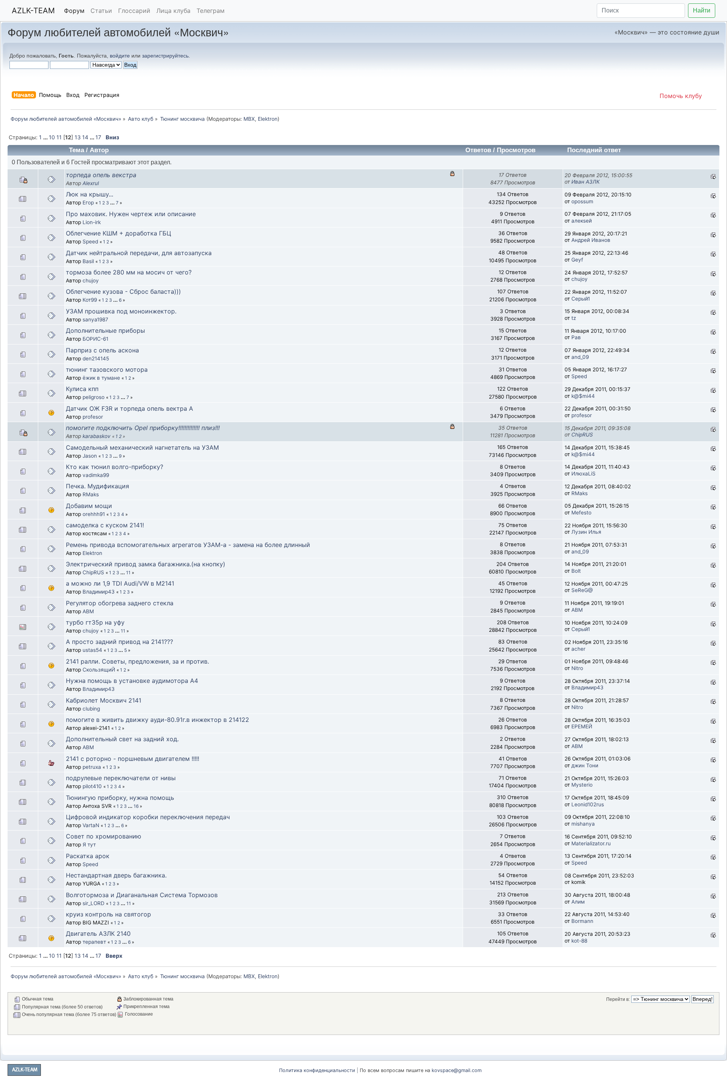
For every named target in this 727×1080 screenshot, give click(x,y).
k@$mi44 (583, 396)
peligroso (94, 397)
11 (59, 137)
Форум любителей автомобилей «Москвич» (118, 31)
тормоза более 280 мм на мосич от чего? (129, 272)
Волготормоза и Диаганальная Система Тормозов (142, 895)
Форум (74, 10)
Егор (88, 202)
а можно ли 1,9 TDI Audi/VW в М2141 (120, 583)
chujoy (91, 280)
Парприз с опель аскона (102, 350)
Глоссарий (134, 10)
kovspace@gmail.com (457, 1070)
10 (52, 137)
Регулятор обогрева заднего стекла (119, 603)
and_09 (580, 357)
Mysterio (582, 785)
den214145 (96, 358)
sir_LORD (94, 903)
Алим (578, 902)
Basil (88, 261)
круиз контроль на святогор (108, 914)
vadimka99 (96, 475)
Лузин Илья (586, 532)
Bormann (582, 921)
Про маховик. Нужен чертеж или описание (131, 214)
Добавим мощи (89, 506)
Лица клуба (173, 10)
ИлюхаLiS (583, 474)
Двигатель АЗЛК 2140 (98, 933)
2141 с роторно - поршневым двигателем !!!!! (132, 758)
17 (98, 137)
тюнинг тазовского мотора (107, 369)
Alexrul (91, 183)
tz (573, 318)
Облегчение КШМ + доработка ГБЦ (118, 233)
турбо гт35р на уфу (95, 622)
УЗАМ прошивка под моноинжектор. (121, 311)
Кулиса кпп (82, 389)
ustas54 (92, 650)
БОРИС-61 (95, 339)
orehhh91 (94, 514)
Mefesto (581, 513)
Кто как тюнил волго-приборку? (114, 467)
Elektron (268, 119)
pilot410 (92, 786)
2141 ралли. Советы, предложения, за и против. (137, 661)
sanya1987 (95, 319)
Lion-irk (92, 222)
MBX (249, 119)
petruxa (92, 767)
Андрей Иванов (590, 240)
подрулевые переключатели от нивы (121, 778)
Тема (76, 150)
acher (578, 649)
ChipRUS (582, 435)
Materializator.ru (591, 843)
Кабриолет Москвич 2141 (103, 700)
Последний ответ (595, 150)
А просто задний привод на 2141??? (119, 641)
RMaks (91, 494)
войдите (120, 56)
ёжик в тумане (101, 378)
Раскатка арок (87, 856)
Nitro (577, 668)
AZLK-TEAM (33, 10)
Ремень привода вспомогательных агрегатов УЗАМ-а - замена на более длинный (188, 545)
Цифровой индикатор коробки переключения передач (148, 817)
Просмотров (516, 150)
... (46, 137)
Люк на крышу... (89, 194)
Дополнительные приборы (105, 330)
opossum (582, 201)
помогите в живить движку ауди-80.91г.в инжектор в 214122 (157, 719)
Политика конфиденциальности (317, 1070)
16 (136, 806)
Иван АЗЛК (585, 182)
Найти (701, 10)
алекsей (581, 221)
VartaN (91, 825)
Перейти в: (618, 999)
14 (85, 137)
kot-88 (579, 941)
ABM (88, 611)
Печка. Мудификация (97, 486)
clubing (91, 709)
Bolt (576, 571)
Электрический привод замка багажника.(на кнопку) (145, 564)
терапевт (94, 942)
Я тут (89, 845)
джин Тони (584, 765)
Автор (99, 150)
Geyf (577, 260)
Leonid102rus (587, 804)
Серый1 (580, 299)
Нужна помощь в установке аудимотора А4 (132, 680)
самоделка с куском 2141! (105, 525)
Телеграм (211, 10)
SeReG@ (582, 590)
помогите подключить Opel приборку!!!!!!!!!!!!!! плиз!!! (143, 428)
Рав (576, 337)
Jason (90, 456)
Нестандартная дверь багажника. (116, 875)
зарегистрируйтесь (165, 56)
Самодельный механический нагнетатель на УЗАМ (142, 447)
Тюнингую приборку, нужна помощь (120, 797)
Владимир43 (99, 592)
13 (78, 137)
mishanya (583, 824)
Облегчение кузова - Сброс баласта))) (123, 291)
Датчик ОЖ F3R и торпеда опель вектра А (129, 408)
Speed (90, 241)
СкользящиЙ (99, 670)
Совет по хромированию (103, 836)
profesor (93, 417)
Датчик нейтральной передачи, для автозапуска (139, 253)
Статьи (101, 10)
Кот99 (90, 300)
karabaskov (97, 436)
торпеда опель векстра (101, 175)
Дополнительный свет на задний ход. (122, 739)
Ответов (478, 150)
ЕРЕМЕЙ (581, 726)
